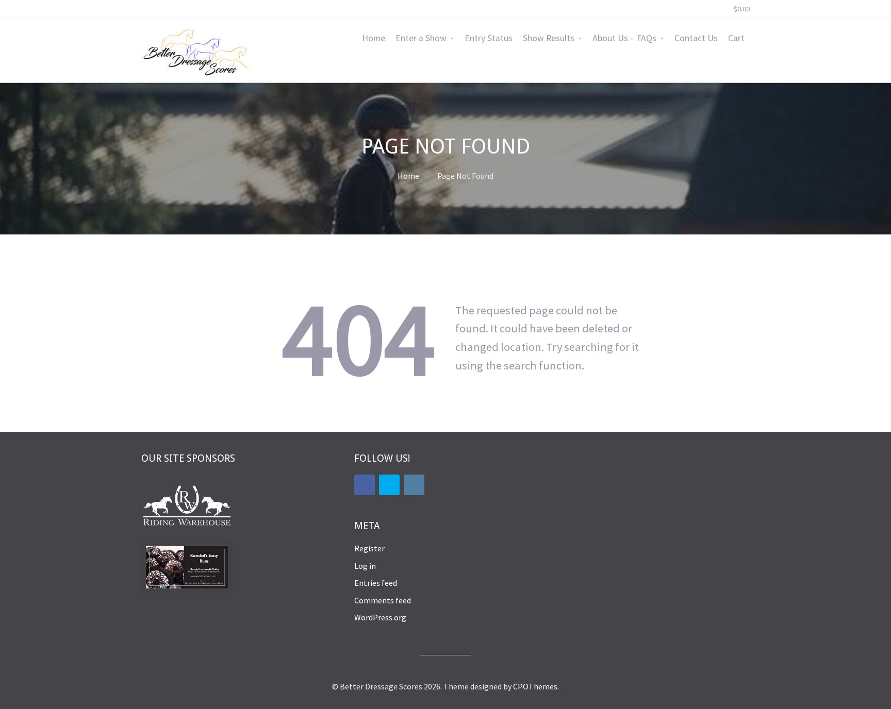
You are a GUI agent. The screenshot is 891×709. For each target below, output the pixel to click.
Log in (365, 566)
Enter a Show (421, 38)
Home (373, 38)
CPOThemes (535, 686)
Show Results (548, 38)
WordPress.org (380, 617)
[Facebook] (364, 485)
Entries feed (375, 583)
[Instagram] (414, 485)
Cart (736, 38)
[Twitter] (389, 485)
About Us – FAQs (624, 38)
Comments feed (382, 600)
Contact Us (696, 38)
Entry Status (489, 38)
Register (369, 548)
